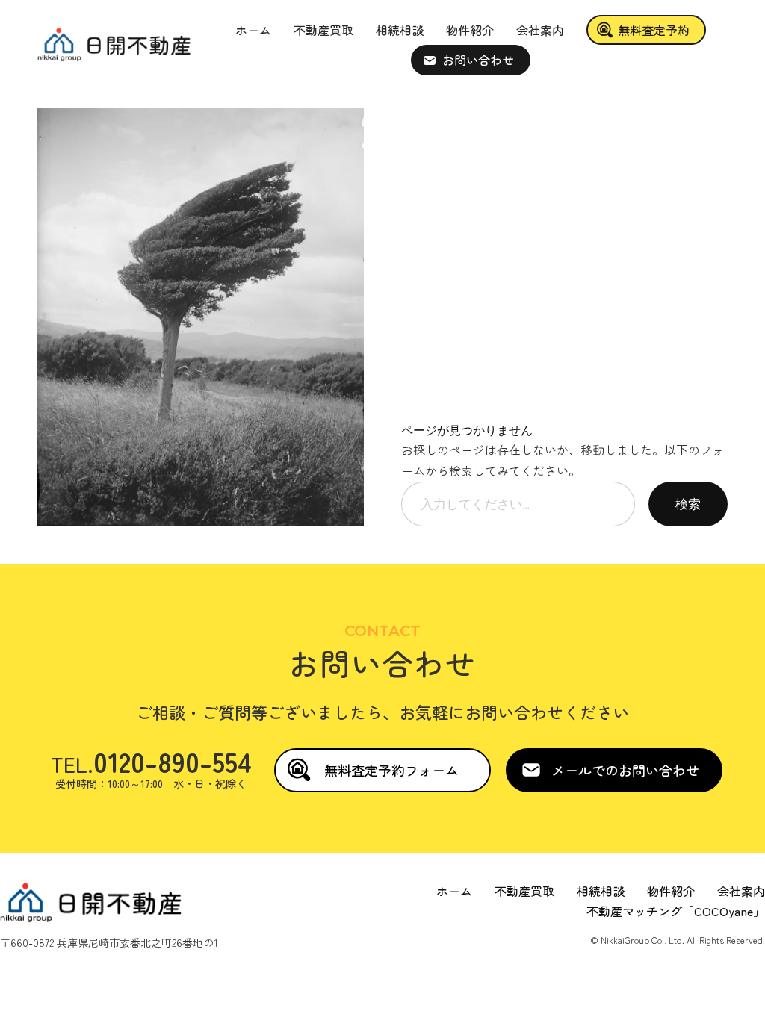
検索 (688, 503)
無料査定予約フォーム (391, 770)
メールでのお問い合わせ (625, 770)
